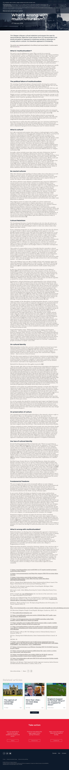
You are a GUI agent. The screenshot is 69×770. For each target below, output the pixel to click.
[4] (31, 135)
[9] (18, 265)
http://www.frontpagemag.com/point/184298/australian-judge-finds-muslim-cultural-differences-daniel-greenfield (32, 619)
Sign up (12, 740)
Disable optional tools (60, 7)
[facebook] (28, 671)
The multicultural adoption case (22, 612)
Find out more (34, 740)
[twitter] (31, 671)
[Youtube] (10, 753)
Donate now (56, 740)
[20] (27, 446)
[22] (11, 457)
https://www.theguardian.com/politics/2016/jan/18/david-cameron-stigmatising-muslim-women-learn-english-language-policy (31, 655)
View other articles (15, 671)
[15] (23, 317)
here (18, 46)
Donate (54, 753)
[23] (57, 466)
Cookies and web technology (12, 759)
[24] (16, 520)
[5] (19, 150)
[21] (18, 452)
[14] (17, 315)
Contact (64, 753)
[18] (42, 364)
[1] (58, 92)
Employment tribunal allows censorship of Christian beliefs (33, 599)
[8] (26, 216)
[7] (24, 196)
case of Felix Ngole (27, 594)
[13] (48, 309)
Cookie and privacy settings (23, 759)
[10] (16, 271)
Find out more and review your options (13, 11)
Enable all (63, 5)
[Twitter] (7, 753)
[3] (38, 119)
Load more (34, 712)
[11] (28, 293)
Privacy (4, 759)
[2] (51, 112)
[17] (30, 349)
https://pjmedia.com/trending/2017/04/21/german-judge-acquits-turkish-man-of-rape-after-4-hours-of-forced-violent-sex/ (33, 623)
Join (59, 753)
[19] (21, 445)
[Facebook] (4, 753)
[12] (40, 304)
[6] (15, 163)
